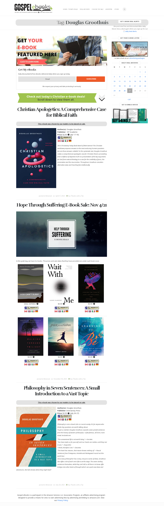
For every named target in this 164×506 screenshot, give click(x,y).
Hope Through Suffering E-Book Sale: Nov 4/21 (62, 205)
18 (119, 86)
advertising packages (137, 58)
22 (140, 86)
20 (130, 86)
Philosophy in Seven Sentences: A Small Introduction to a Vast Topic (62, 391)
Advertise (109, 9)
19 (124, 86)
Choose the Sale (97, 9)
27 (130, 91)
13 (130, 81)
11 (119, 81)
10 (114, 81)
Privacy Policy (62, 500)
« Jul (129, 99)
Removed (49, 196)
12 (124, 81)
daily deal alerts (131, 31)
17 (114, 86)
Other (116, 9)
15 (140, 81)
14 (135, 81)
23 (145, 86)
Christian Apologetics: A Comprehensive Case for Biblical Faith (61, 112)
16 (145, 81)
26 (124, 91)
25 (119, 91)
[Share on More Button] (78, 190)
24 (114, 91)
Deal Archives (85, 9)
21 (135, 86)
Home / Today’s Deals (70, 9)
